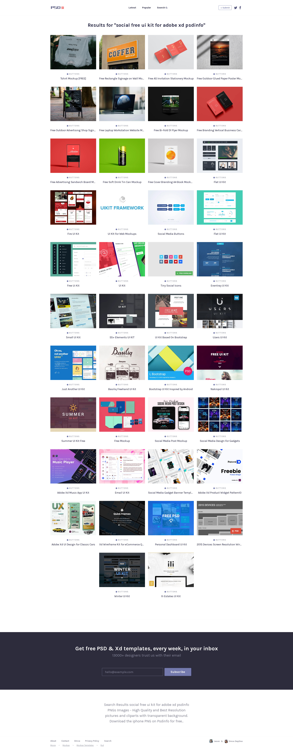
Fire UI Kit (73, 233)
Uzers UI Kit (220, 337)
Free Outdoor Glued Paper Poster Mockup (220, 78)
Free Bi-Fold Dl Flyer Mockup (171, 130)
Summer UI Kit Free (73, 441)
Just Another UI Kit (73, 389)
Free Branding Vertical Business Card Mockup (220, 130)
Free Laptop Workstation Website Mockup (122, 130)
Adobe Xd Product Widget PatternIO (219, 492)
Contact (65, 741)
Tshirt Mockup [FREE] (73, 78)
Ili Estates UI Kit (171, 596)
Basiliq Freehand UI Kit (122, 389)
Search (107, 741)
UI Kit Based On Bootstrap (171, 337)
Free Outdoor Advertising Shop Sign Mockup (73, 130)
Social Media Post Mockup (171, 441)
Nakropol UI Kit (220, 389)
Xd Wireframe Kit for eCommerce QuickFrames (122, 544)
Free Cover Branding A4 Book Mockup (171, 182)
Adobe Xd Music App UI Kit (73, 492)
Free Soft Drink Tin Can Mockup (122, 182)
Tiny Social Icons (171, 285)
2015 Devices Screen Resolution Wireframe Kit (220, 544)
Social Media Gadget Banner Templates (171, 492)
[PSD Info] (62, 8)
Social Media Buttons (171, 233)
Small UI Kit (73, 337)
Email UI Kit (122, 492)
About (53, 741)
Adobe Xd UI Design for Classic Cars (73, 544)
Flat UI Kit (220, 182)
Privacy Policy (92, 741)
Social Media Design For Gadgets (220, 441)
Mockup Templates (85, 745)
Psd (102, 745)
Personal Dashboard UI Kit (171, 544)
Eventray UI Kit (220, 285)
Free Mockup (122, 441)
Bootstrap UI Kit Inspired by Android (171, 389)
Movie (53, 745)
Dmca (77, 741)
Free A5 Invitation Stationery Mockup (171, 78)
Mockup (66, 745)
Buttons (74, 74)
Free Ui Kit (73, 285)
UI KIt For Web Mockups (122, 233)
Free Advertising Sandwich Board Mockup (73, 182)
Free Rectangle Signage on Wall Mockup (122, 78)
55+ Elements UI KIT (122, 337)
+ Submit (225, 7)
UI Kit (122, 285)
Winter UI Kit (122, 596)
